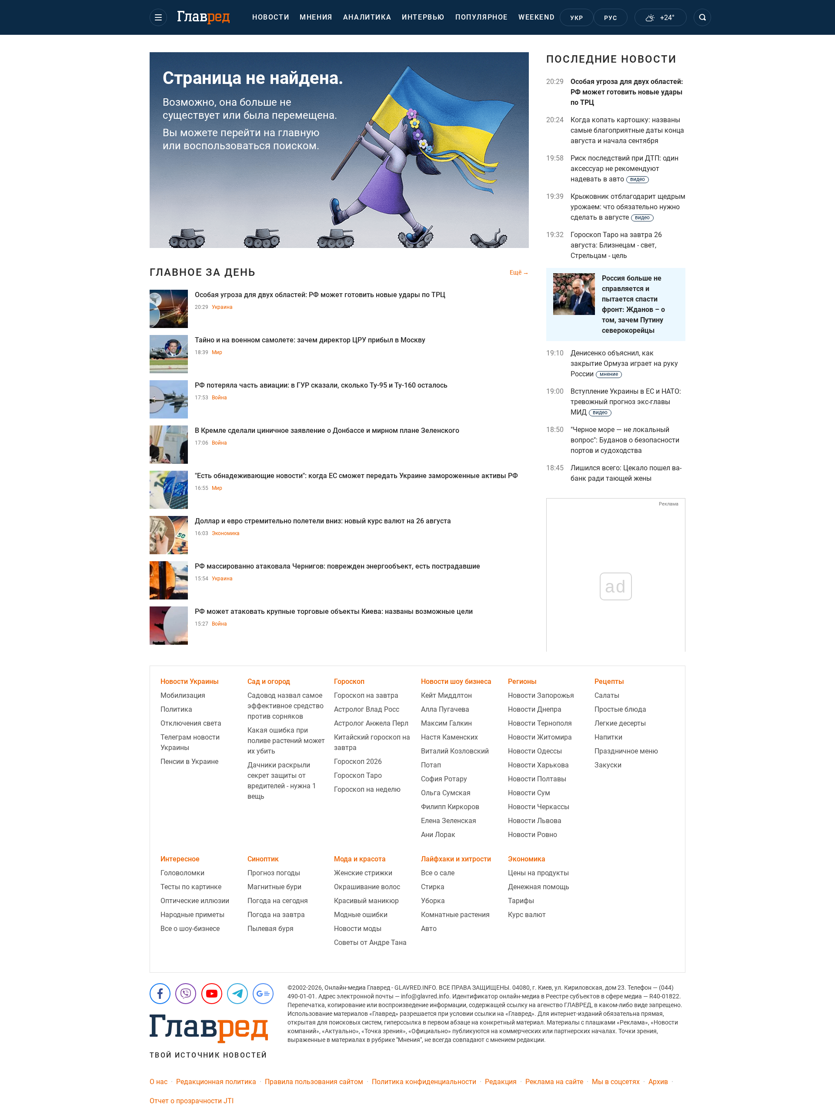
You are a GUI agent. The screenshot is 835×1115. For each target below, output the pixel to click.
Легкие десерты (620, 723)
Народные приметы (192, 915)
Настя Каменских (449, 737)
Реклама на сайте (554, 1082)
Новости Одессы (535, 751)
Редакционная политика (216, 1082)
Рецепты (609, 681)
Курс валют (527, 915)
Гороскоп (349, 681)
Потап (431, 765)
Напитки (608, 737)
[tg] (237, 993)
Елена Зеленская (448, 821)
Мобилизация (182, 695)
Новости (270, 17)
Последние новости (611, 59)
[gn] (263, 993)
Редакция (501, 1082)
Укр (577, 17)
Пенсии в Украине (189, 761)
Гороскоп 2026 (358, 761)
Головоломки (182, 873)
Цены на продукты (538, 873)
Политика (176, 709)
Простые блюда (620, 709)
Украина (222, 307)
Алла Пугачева (445, 709)
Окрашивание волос (367, 887)
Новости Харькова (538, 765)
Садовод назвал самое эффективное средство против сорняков (285, 705)
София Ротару (444, 779)
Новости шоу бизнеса (456, 681)
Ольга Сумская (446, 793)
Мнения (316, 17)
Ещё (516, 272)
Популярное (481, 17)
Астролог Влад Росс (366, 709)
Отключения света (190, 723)
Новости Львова (534, 821)
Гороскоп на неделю (367, 789)
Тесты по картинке (190, 887)
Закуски (608, 765)
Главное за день (203, 272)
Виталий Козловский (455, 751)
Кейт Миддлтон (446, 695)
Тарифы (521, 901)
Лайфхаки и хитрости (456, 859)
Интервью (423, 17)
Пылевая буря (270, 928)
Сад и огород (268, 681)
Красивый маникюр (366, 901)
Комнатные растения (455, 915)
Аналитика (367, 17)
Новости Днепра (534, 709)
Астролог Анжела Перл (371, 723)
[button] (158, 17)
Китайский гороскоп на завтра (372, 742)
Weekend (536, 17)
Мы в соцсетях (616, 1082)
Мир (217, 352)
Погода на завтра (276, 915)
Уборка (433, 901)
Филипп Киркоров (450, 807)
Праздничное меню (626, 751)
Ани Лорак (438, 834)
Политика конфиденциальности (424, 1082)
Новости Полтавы (537, 779)
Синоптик (263, 859)
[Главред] (203, 18)
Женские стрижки (363, 873)
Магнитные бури (274, 887)
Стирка (432, 887)
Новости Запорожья (541, 695)
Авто (429, 928)
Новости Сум (529, 793)
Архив (658, 1082)
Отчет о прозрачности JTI (192, 1101)
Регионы (522, 681)
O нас (158, 1082)
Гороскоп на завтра (366, 695)
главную (299, 133)
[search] (702, 17)
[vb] (185, 993)
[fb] (160, 993)
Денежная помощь (538, 887)
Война (219, 398)
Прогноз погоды (273, 873)
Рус (611, 17)
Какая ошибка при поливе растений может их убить (286, 740)
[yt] (211, 993)
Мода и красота (360, 859)
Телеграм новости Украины (190, 742)
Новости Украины (189, 681)
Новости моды (357, 928)
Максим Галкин (446, 723)
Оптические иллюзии (194, 901)
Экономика (226, 533)
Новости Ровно (532, 834)
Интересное (180, 859)
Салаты (607, 695)
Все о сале (437, 873)
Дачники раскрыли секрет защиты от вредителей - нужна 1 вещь (281, 780)
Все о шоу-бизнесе (190, 928)
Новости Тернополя (540, 723)
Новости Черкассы (538, 807)
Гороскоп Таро (358, 775)
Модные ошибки (360, 915)
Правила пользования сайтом (314, 1082)
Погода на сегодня (277, 901)
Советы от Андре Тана (370, 942)
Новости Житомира (540, 737)
